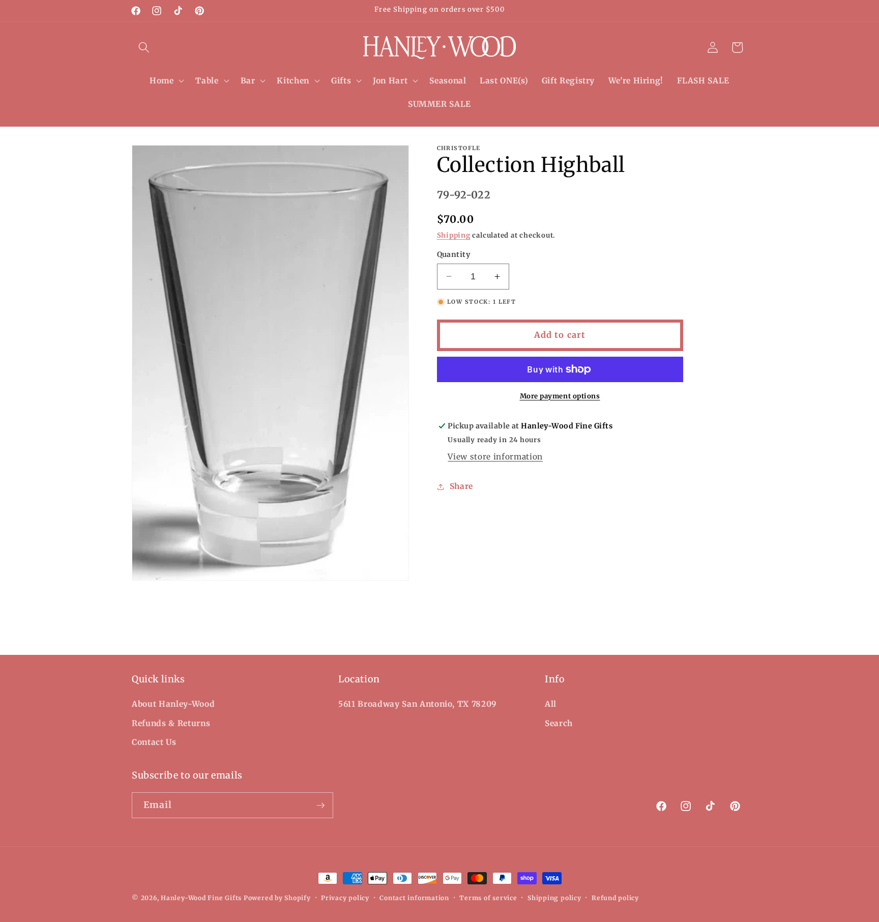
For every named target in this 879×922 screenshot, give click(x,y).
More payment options (560, 396)
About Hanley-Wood (173, 704)
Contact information (414, 898)
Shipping (454, 235)
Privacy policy (345, 898)
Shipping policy (554, 898)
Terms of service (488, 898)
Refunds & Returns (171, 723)
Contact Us (154, 742)
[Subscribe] (320, 805)
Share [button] (461, 486)
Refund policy (615, 898)
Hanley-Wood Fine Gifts (201, 898)
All (550, 704)
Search (559, 723)
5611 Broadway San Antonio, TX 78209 (417, 704)
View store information (495, 457)
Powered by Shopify (277, 898)
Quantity (454, 254)
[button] (144, 47)
